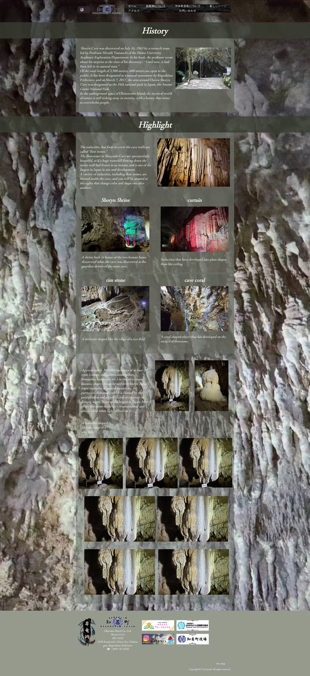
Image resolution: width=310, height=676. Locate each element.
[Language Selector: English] (84, 9)
